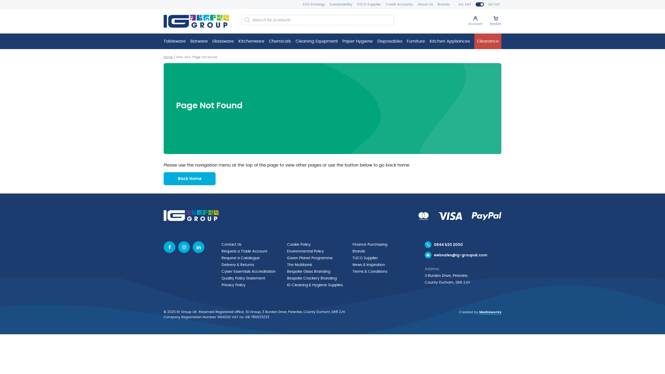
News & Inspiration (369, 265)
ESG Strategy (314, 4)
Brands (444, 4)
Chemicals (280, 41)
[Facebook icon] (169, 247)
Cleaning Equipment (317, 41)
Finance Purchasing (370, 244)
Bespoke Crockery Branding (312, 278)
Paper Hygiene (357, 41)
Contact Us (231, 244)
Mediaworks (490, 312)
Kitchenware (251, 41)
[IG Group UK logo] (196, 21)
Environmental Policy (305, 251)
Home (168, 57)
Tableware (175, 41)
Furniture (416, 41)
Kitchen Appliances (450, 41)
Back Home (190, 178)
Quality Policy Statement (243, 278)
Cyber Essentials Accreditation (249, 271)
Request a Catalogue (241, 258)
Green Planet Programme (310, 258)
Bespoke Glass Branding (308, 271)
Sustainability (341, 4)
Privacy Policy (233, 285)
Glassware (223, 41)
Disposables (389, 41)
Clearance (488, 41)
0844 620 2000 (448, 244)
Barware (199, 41)
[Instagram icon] (184, 247)
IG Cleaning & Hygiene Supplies (315, 285)
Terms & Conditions (370, 271)
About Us (425, 4)
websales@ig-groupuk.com (460, 255)
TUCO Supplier (369, 4)
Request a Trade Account (244, 251)
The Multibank (299, 265)
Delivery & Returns (238, 265)
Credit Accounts (399, 4)
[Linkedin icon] (198, 247)
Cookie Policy (299, 244)
